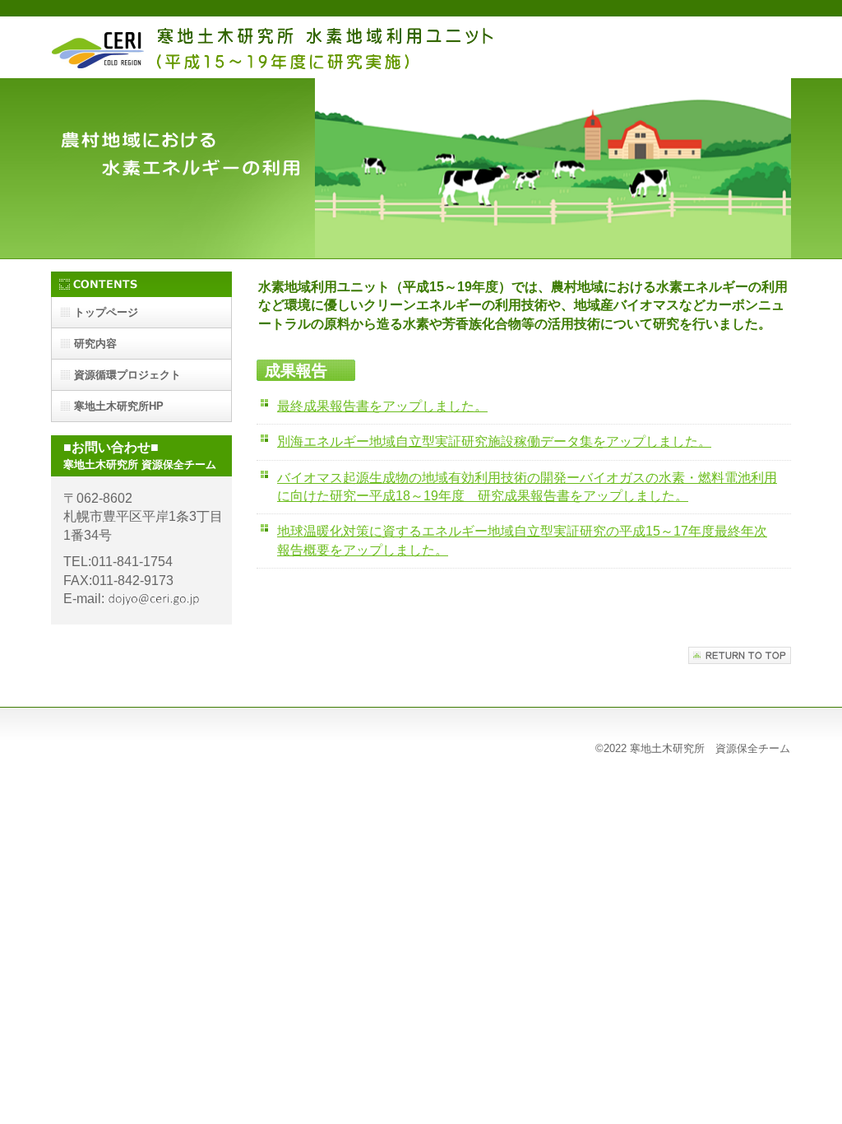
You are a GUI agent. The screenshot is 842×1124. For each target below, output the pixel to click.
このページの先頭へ (739, 655)
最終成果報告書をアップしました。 (382, 406)
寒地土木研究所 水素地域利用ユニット (277, 47)
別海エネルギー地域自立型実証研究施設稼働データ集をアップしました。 (494, 441)
